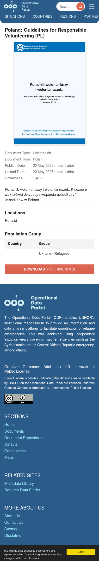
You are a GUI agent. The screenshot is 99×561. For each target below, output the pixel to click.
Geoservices (15, 450)
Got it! (81, 552)
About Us (12, 515)
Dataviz (10, 444)
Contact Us (13, 522)
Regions (68, 16)
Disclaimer (13, 535)
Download (49, 269)
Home (9, 424)
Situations (15, 16)
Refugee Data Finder (22, 490)
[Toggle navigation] (91, 6)
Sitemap (11, 529)
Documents (14, 431)
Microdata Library (19, 483)
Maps (9, 457)
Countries (42, 16)
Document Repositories (24, 437)
